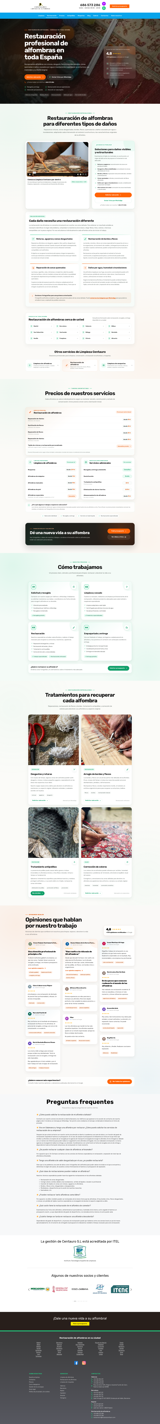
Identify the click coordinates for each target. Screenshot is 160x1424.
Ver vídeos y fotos (118, 537)
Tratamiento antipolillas (44, 867)
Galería (95, 15)
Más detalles (36, 893)
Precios (62, 15)
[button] (28, 1289)
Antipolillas (71, 15)
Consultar (72, 496)
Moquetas (81, 15)
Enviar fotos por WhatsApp (61, 77)
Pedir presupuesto (117, 531)
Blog (88, 15)
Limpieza (41, 15)
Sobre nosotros (116, 15)
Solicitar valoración (34, 77)
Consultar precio (123, 446)
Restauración (51, 15)
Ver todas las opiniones (120, 1081)
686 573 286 (50, 82)
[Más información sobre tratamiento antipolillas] (53, 832)
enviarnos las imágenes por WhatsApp (103, 298)
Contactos (104, 15)
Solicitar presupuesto (117, 668)
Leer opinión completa (36, 968)
